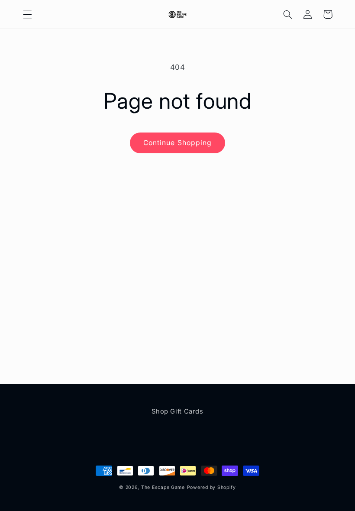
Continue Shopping (177, 143)
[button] (27, 14)
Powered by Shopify (211, 487)
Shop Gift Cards (177, 411)
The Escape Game (163, 487)
